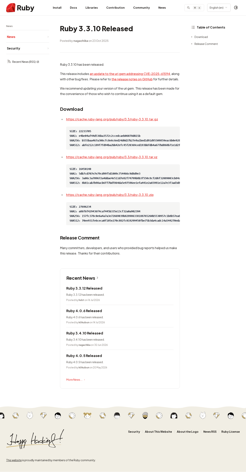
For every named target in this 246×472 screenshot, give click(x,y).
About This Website (158, 431)
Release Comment (206, 43)
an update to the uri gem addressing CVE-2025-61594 (130, 74)
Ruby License (230, 431)
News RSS (210, 431)
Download (201, 37)
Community (141, 7)
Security (134, 431)
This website (14, 460)
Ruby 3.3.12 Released (84, 288)
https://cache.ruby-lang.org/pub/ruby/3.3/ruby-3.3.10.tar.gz (112, 119)
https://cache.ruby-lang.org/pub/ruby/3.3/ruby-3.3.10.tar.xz (111, 157)
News (162, 7)
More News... (74, 379)
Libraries (92, 7)
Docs (73, 7)
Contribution (115, 7)
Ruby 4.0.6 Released (84, 310)
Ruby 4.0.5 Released (84, 355)
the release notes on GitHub (132, 79)
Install (57, 7)
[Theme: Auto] (236, 7)
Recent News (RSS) (24, 61)
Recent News (80, 278)
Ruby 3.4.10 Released (84, 333)
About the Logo (188, 431)
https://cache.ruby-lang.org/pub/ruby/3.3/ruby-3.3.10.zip (110, 195)
